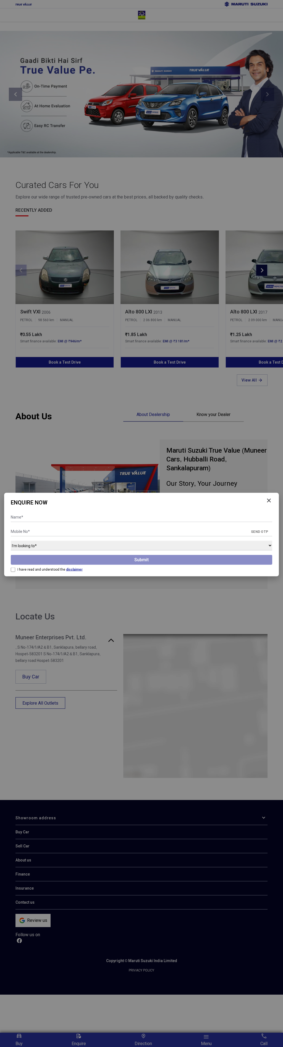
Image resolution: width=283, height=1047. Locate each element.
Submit (141, 559)
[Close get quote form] (269, 500)
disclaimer (74, 569)
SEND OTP (259, 532)
